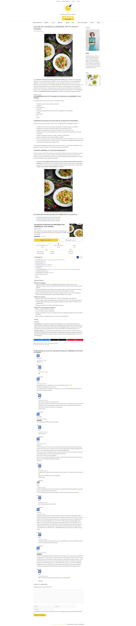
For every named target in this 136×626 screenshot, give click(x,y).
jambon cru (78, 145)
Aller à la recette (38, 94)
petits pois (57, 79)
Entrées (46, 22)
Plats (53, 22)
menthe (43, 271)
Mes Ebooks (68, 19)
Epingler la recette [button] (71, 240)
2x (79, 257)
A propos (58, 1)
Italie (73, 22)
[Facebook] (63, 17)
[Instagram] (68, 17)
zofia (38, 485)
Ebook (78, 1)
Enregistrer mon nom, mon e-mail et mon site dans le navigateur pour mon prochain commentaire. (59, 611)
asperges (51, 79)
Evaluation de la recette (39, 587)
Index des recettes (37, 22)
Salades (51, 343)
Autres (92, 22)
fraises (63, 79)
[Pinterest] (70, 17)
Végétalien (56, 343)
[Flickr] (73, 17)
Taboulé (39, 217)
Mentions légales (70, 624)
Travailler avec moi (66, 1)
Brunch (67, 22)
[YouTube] (65, 17)
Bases (98, 22)
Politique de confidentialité (79, 624)
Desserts (60, 22)
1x (77, 257)
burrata (55, 147)
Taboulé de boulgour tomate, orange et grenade (48, 219)
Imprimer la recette (46, 240)
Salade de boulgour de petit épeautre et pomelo (48, 220)
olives (43, 344)
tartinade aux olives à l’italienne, (49, 91)
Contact (73, 1)
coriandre (46, 272)
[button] (102, 22)
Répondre (39, 365)
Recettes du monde (82, 22)
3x (81, 257)
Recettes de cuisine (46, 343)
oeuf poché (66, 147)
